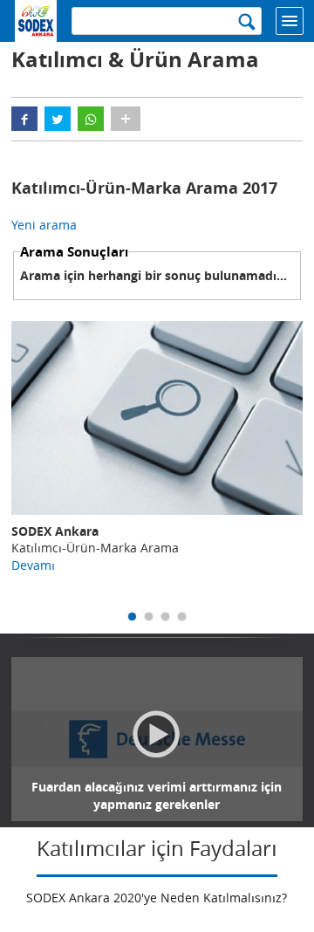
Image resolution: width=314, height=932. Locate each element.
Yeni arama (44, 224)
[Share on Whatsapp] (91, 118)
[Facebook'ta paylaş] (24, 118)
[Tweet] (57, 118)
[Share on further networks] (125, 118)
